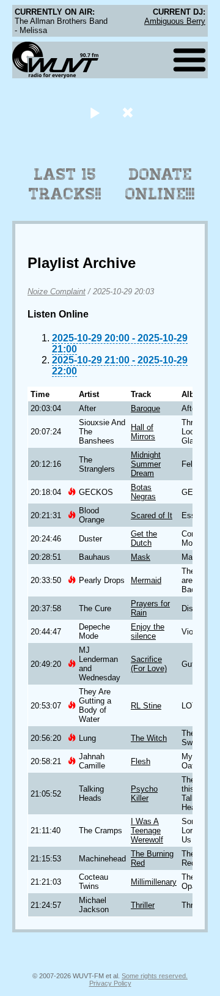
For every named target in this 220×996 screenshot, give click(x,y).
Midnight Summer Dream (146, 464)
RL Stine (146, 705)
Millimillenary (154, 881)
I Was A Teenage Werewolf (147, 830)
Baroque (145, 408)
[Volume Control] (129, 112)
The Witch (149, 738)
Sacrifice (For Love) (149, 664)
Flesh (140, 761)
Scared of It (151, 515)
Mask (140, 557)
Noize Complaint (57, 291)
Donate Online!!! (160, 184)
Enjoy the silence (147, 631)
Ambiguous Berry (174, 21)
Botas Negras (143, 492)
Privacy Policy (110, 983)
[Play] (94, 112)
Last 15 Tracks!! (65, 184)
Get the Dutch (144, 538)
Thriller (143, 905)
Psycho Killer (144, 793)
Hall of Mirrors (143, 432)
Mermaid (146, 580)
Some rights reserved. (155, 975)
